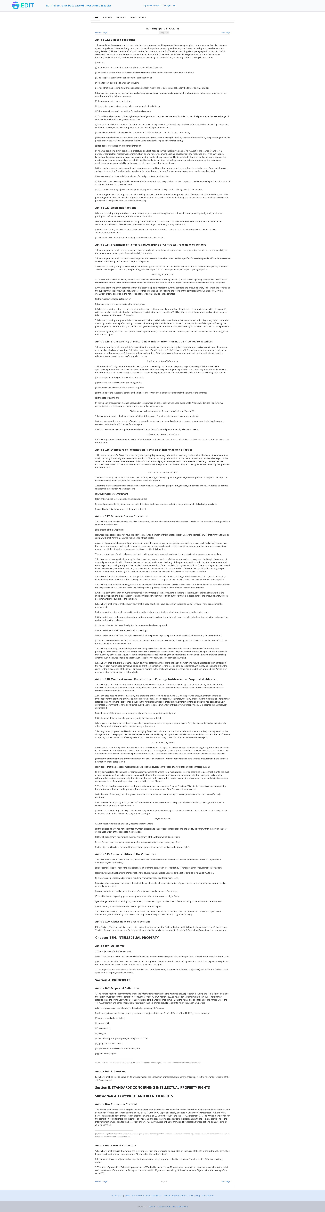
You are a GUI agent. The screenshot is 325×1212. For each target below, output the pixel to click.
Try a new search (151, 5)
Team (127, 1195)
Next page (225, 32)
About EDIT (117, 1195)
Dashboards (208, 1195)
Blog (197, 1195)
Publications (138, 1195)
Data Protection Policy (180, 1206)
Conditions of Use (163, 1206)
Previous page (101, 32)
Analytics (168, 5)
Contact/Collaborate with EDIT (178, 1195)
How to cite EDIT (154, 1195)
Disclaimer (152, 1206)
